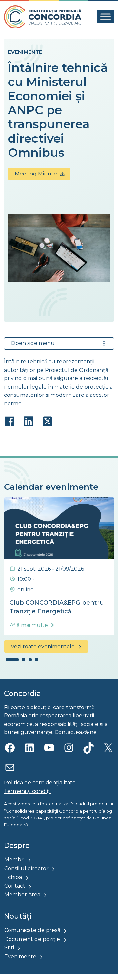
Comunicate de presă (32, 930)
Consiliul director (26, 868)
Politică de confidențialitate (40, 783)
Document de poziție (32, 939)
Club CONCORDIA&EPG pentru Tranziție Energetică (57, 607)
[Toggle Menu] (105, 17)
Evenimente (25, 51)
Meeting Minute (36, 174)
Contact (14, 886)
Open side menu (33, 343)
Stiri (9, 948)
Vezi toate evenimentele (43, 646)
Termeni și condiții (27, 791)
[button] (12, 659)
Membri (14, 859)
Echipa (13, 877)
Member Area (22, 894)
